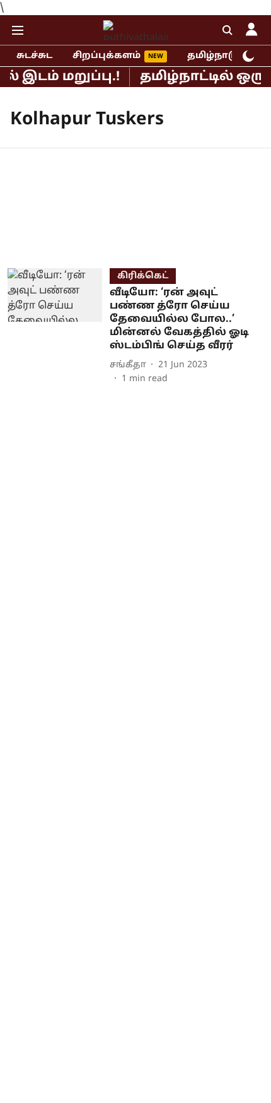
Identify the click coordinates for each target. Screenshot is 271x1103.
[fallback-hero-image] (59, 327)
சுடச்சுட (34, 55)
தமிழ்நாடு (212, 55)
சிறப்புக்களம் (106, 55)
